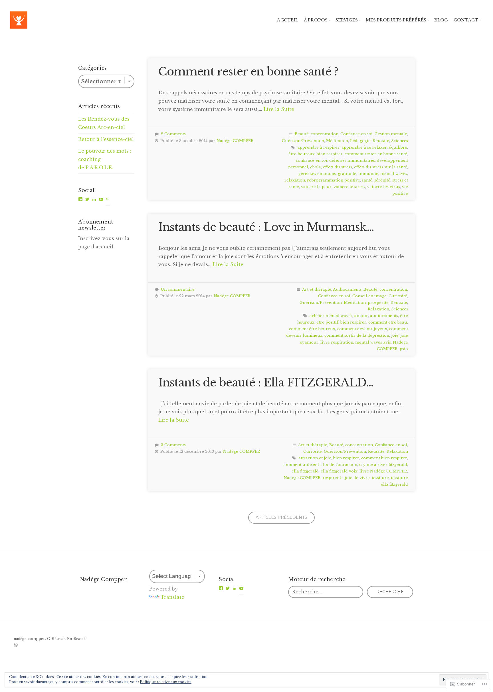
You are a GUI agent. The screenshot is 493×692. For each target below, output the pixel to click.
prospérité (378, 302)
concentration (324, 134)
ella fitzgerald (305, 471)
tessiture (380, 478)
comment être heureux (312, 329)
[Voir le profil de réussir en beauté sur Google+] (108, 199)
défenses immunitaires (352, 160)
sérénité (382, 180)
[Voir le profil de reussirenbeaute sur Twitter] (87, 199)
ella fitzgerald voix (339, 471)
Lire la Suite (279, 109)
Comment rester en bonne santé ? (248, 71)
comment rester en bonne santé (376, 154)
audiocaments (384, 316)
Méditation (337, 141)
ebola (315, 167)
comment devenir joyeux (362, 329)
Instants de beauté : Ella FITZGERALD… (265, 382)
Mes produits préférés (396, 20)
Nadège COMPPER (235, 141)
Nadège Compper (103, 579)
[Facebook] (221, 588)
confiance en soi (311, 160)
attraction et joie (314, 458)
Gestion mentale (391, 134)
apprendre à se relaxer (364, 147)
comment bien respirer (384, 458)
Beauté (302, 134)
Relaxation (378, 309)
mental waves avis (373, 342)
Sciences (399, 141)
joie (395, 335)
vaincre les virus (383, 187)
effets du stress (337, 167)
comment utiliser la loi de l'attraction (319, 464)
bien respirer (330, 154)
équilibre (398, 147)
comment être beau (387, 322)
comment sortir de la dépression (356, 335)
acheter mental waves (331, 316)
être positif (327, 322)
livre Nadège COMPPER (383, 471)
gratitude (347, 173)
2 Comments (173, 134)
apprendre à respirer (319, 147)
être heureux (301, 154)
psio (404, 349)
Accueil (287, 20)
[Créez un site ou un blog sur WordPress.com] (16, 645)
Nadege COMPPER (302, 478)
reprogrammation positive (333, 180)
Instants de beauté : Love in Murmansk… (266, 227)
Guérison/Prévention (303, 141)
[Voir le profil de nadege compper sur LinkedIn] (94, 199)
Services (347, 20)
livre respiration (336, 342)
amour (361, 316)
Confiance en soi (356, 134)
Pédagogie (360, 141)
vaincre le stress (349, 187)
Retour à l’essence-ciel (106, 139)
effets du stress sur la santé (380, 167)
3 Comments (173, 445)
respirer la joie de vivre (346, 478)
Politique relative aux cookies (165, 682)
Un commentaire (178, 289)
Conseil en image (369, 296)
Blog (441, 20)
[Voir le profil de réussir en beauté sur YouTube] (101, 199)
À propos (316, 20)
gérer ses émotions (317, 173)
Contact (466, 20)
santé (367, 180)
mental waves (393, 173)
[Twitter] (227, 588)
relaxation (294, 180)
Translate (172, 597)
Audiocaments (347, 289)
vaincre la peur (316, 187)
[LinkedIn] (234, 588)
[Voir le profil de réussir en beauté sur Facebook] (80, 199)
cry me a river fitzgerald (383, 464)
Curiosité (398, 296)
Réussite (381, 141)
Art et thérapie (316, 289)
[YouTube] (241, 588)
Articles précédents (281, 517)
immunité (368, 173)
